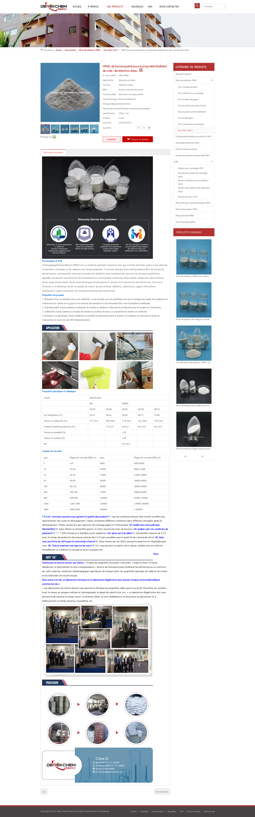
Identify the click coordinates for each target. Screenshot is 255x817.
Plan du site (209, 811)
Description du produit (53, 152)
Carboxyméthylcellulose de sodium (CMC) (194, 136)
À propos (144, 811)
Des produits (158, 811)
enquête (111, 139)
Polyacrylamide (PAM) (185, 215)
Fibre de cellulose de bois (186, 149)
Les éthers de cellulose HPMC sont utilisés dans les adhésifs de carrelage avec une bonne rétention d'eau (194, 448)
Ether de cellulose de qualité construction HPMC (194, 362)
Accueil (134, 811)
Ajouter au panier (139, 139)
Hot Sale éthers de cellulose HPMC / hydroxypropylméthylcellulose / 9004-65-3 (194, 319)
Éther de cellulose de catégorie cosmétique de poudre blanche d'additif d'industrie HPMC (194, 276)
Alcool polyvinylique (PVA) (186, 209)
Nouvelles (172, 811)
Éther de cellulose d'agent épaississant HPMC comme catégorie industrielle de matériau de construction (194, 405)
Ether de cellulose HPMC (186, 80)
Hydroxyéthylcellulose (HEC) (188, 142)
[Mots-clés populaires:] (197, 5)
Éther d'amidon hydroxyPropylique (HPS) (193, 202)
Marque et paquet (183, 73)
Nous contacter (193, 811)
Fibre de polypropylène (185, 221)
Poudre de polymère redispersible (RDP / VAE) (191, 158)
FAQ (181, 811)
